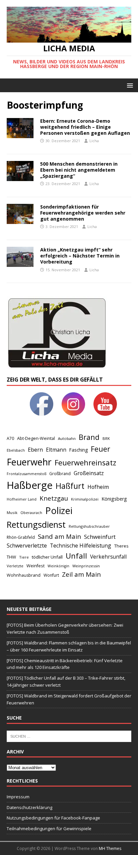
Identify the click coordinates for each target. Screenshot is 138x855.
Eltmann (56, 449)
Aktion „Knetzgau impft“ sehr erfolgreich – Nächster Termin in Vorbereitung (80, 255)
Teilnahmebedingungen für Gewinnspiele (49, 828)
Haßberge (30, 485)
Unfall (76, 556)
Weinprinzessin (86, 565)
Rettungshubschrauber (89, 526)
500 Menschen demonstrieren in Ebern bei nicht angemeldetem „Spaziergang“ (79, 170)
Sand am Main (59, 536)
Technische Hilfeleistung (80, 545)
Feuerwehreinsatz (85, 462)
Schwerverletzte (27, 545)
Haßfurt (70, 485)
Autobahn (67, 438)
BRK (106, 438)
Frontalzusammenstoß (26, 473)
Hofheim (98, 487)
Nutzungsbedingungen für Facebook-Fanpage (53, 818)
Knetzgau (54, 498)
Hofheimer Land (22, 499)
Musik (12, 512)
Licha (94, 140)
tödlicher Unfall (47, 557)
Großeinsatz (89, 473)
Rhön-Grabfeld (21, 537)
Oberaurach (31, 512)
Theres (121, 546)
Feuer (100, 449)
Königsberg (114, 499)
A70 (10, 438)
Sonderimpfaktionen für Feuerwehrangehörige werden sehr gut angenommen (82, 213)
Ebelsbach (16, 450)
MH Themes (110, 848)
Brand (89, 437)
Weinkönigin (58, 566)
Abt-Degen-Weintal (36, 438)
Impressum (18, 797)
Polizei (58, 510)
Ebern (35, 449)
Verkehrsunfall (108, 556)
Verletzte (15, 565)
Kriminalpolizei (84, 499)
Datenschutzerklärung (29, 807)
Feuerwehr (29, 462)
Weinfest (35, 566)
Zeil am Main (81, 574)
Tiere (24, 557)
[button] (128, 85)
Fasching (78, 450)
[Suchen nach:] (69, 736)
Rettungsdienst (36, 524)
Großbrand (60, 473)
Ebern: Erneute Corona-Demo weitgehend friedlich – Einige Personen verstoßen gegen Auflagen (85, 127)
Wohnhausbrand (24, 575)
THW (11, 557)
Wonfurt (51, 575)
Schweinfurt (100, 536)
